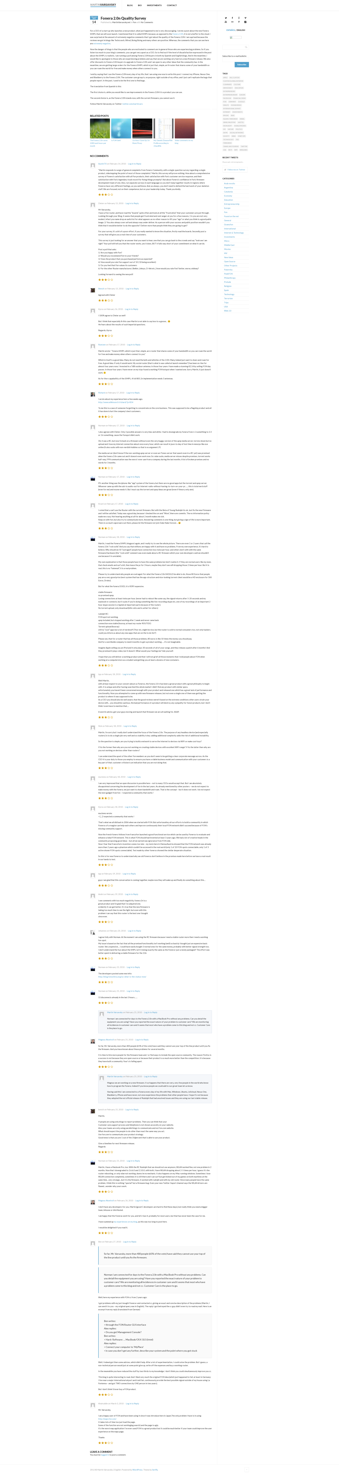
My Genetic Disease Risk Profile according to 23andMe (163, 143)
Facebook (227, 98)
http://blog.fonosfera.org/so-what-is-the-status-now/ (122, 976)
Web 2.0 (227, 310)
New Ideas (228, 257)
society (226, 136)
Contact (172, 5)
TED (237, 139)
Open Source (229, 261)
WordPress (137, 1470)
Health (226, 105)
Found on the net (231, 216)
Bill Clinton (234, 77)
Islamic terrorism (230, 119)
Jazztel (241, 122)
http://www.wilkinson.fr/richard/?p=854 (115, 402)
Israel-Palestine (229, 122)
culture (237, 84)
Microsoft (227, 126)
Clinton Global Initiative (233, 81)
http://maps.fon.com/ (107, 1419)
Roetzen (102, 344)
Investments (154, 5)
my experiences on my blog (125, 1221)
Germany (232, 102)
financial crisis (239, 98)
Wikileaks (243, 150)
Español (230, 30)
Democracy (228, 88)
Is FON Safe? (116, 140)
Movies (227, 249)
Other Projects (230, 265)
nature (230, 129)
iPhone (226, 115)
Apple (225, 77)
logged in (105, 1455)
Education (239, 88)
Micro (226, 241)
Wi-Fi (230, 150)
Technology (228, 139)
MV (224, 129)
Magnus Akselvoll (106, 1039)
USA (224, 150)
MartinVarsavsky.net (121, 22)
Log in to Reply (134, 163)
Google (241, 102)
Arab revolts (229, 183)
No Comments (147, 22)
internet (226, 112)
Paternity (228, 269)
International (230, 228)
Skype (225, 132)
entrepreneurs (229, 91)
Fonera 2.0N (177, 34)
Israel (242, 119)
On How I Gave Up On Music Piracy (141, 141)
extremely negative (101, 43)
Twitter (244, 146)
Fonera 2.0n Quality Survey (123, 18)
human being (236, 105)
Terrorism (227, 143)
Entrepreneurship (230, 95)
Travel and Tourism (230, 146)
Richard (101, 392)
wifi (235, 150)
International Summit (232, 108)
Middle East (229, 245)
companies (227, 84)
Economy (228, 196)
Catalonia (228, 191)
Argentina (228, 187)
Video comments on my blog (184, 141)
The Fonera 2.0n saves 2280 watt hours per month (99, 143)
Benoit (101, 288)
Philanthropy (230, 278)
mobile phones (240, 126)
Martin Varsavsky (115, 1012)
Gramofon (228, 224)
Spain (234, 136)
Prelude (227, 282)
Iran (232, 115)
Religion (227, 286)
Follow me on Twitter (236, 169)
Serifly (155, 1470)
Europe (242, 95)
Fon (134, 22)
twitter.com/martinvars (132, 104)
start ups (241, 136)
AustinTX (102, 163)
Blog (130, 5)
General (227, 220)
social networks (236, 132)
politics (239, 129)
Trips (226, 302)
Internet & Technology (234, 232)
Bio (140, 5)
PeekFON (228, 274)
